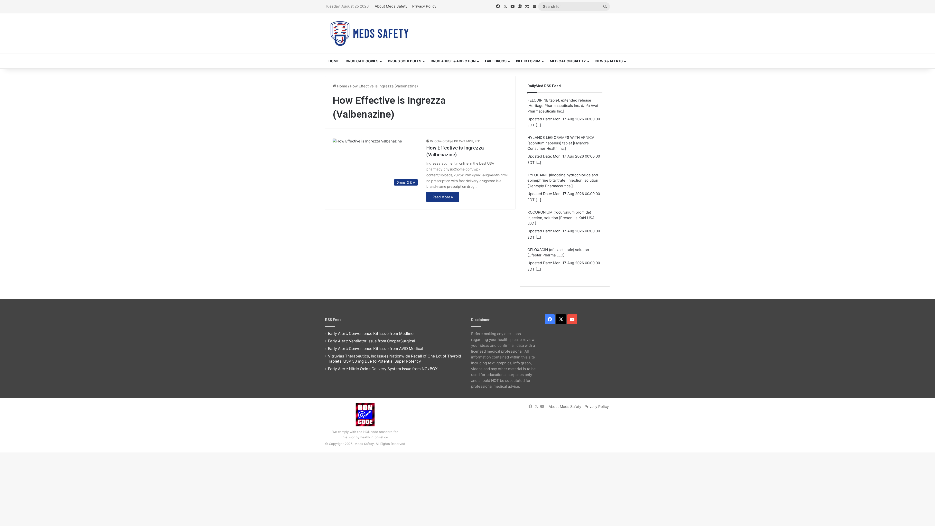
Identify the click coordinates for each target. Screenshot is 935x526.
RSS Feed (333, 320)
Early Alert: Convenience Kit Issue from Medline (370, 333)
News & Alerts (609, 61)
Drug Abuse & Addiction (453, 61)
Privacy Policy (424, 6)
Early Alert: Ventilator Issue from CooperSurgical (371, 341)
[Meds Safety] (369, 33)
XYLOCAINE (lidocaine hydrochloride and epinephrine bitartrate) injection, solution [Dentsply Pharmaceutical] (562, 180)
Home (333, 61)
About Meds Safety (391, 6)
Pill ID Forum (528, 61)
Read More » (442, 197)
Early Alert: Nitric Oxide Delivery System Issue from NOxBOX (383, 368)
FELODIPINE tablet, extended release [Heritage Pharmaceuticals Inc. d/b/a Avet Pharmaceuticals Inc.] (562, 105)
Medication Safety (568, 61)
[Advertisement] (516, 29)
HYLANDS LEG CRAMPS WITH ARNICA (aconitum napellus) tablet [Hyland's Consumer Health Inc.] (560, 143)
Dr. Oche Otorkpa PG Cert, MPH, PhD (455, 141)
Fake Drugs (495, 61)
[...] (538, 125)
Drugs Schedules (404, 61)
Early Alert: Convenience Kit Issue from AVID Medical (375, 348)
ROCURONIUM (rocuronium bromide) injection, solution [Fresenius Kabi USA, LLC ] (561, 217)
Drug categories (362, 61)
